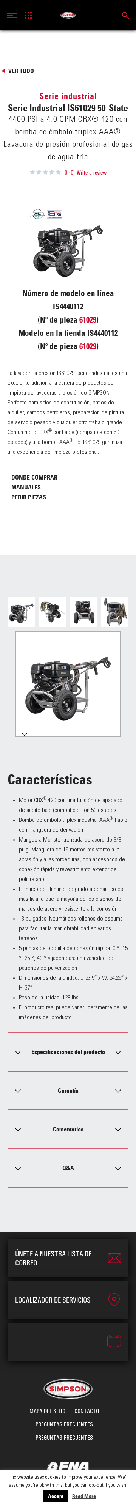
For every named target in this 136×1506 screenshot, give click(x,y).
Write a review (92, 173)
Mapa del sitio (47, 1411)
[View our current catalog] (68, 1342)
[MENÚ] (14, 15)
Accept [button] (55, 1496)
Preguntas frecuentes (64, 1424)
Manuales (26, 487)
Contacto (86, 1411)
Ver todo (21, 71)
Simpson (68, 15)
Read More (84, 1496)
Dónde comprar (34, 477)
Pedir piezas (28, 497)
